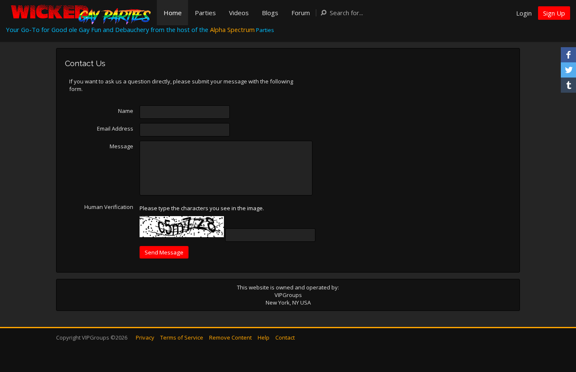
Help (263, 337)
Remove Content (230, 337)
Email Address (115, 128)
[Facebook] (568, 54)
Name (125, 111)
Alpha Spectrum (232, 29)
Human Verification (108, 207)
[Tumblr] (568, 85)
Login (524, 13)
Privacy (145, 337)
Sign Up (554, 13)
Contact (285, 337)
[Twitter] (568, 70)
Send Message (164, 252)
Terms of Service (181, 337)
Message (121, 146)
